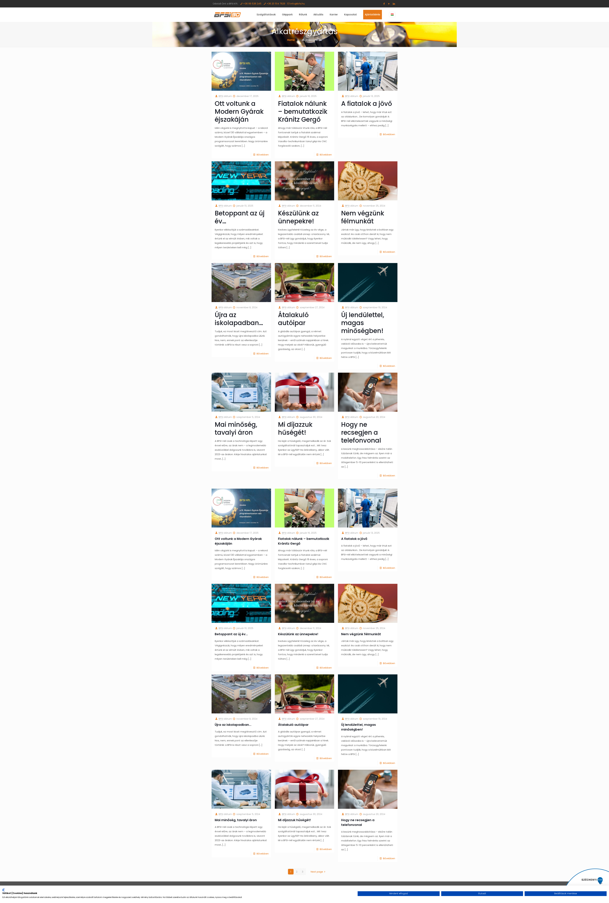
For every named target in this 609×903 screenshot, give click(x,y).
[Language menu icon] (392, 14)
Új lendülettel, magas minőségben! (362, 322)
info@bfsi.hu (297, 3)
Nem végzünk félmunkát (362, 217)
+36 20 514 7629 (276, 3)
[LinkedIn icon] (394, 3)
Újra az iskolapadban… (239, 318)
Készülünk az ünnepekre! (298, 217)
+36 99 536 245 (252, 3)
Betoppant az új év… (240, 217)
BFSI (221, 96)
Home (291, 40)
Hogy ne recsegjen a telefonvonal (361, 432)
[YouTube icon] (389, 3)
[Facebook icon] (384, 3)
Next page (317, 871)
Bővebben (263, 154)
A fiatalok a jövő (366, 103)
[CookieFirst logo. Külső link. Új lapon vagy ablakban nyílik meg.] (3, 890)
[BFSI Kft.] (227, 14)
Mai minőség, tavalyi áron (236, 428)
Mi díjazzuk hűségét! (295, 428)
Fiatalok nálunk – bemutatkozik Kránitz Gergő (302, 111)
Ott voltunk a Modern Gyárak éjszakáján (239, 111)
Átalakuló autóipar (293, 318)
